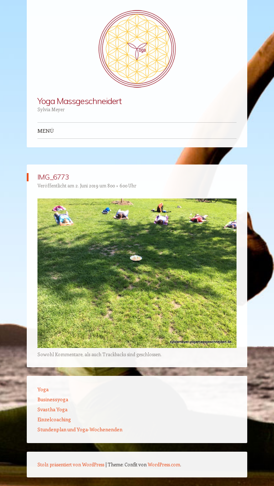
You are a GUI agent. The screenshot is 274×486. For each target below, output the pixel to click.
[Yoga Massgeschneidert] (137, 48)
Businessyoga (52, 399)
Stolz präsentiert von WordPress (70, 464)
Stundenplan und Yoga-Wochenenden (79, 429)
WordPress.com (164, 464)
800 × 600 (117, 185)
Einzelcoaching (54, 419)
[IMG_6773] (137, 345)
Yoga (43, 389)
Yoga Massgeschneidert (79, 100)
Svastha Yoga (52, 409)
